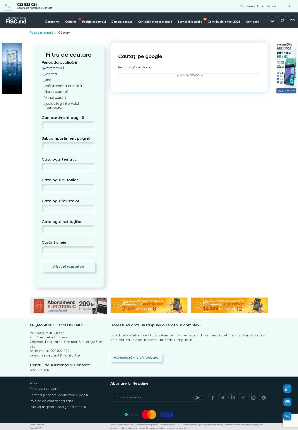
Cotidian (72, 20)
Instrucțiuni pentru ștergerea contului (58, 407)
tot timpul (55, 68)
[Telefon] (7, 6)
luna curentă (57, 92)
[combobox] (45, 125)
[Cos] (282, 20)
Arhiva (34, 383)
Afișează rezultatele (68, 267)
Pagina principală (41, 32)
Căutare (64, 32)
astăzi (51, 74)
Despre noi (52, 21)
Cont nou (246, 6)
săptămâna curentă (64, 86)
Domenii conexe (122, 21)
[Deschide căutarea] (272, 20)
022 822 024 (27, 5)
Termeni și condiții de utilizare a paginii (59, 395)
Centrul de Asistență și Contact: (60, 365)
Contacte (252, 21)
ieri (48, 80)
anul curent (56, 97)
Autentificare (266, 6)
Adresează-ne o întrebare (136, 357)
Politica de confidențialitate (51, 401)
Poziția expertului (94, 21)
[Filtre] (292, 20)
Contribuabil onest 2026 (224, 21)
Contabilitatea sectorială (155, 21)
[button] (285, 388)
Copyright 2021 (36, 428)
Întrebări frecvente (44, 389)
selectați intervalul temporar (62, 105)
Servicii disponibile (192, 20)
